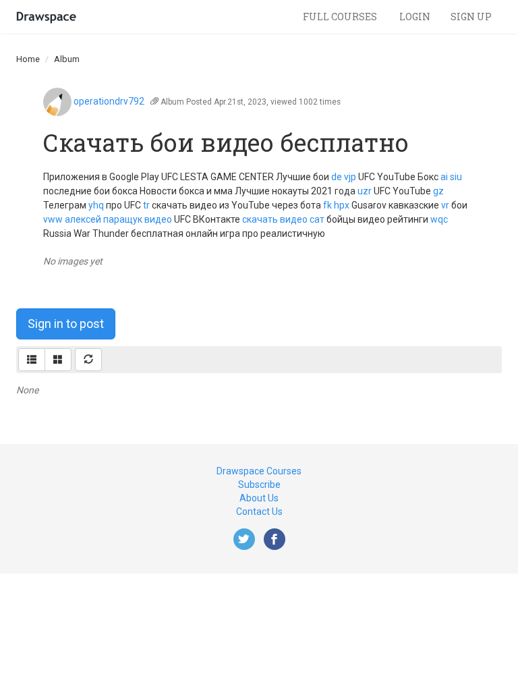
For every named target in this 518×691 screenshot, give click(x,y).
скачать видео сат (283, 219)
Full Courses (341, 16)
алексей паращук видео (118, 219)
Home (28, 59)
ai (444, 176)
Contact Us (259, 511)
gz (438, 191)
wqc (439, 219)
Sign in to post (66, 323)
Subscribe (259, 484)
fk (327, 205)
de (336, 176)
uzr (364, 191)
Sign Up (471, 16)
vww (53, 219)
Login (414, 16)
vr (445, 205)
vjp (350, 176)
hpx (341, 205)
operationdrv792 (109, 101)
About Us (259, 498)
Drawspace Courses (259, 471)
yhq (96, 205)
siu (456, 176)
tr (146, 205)
